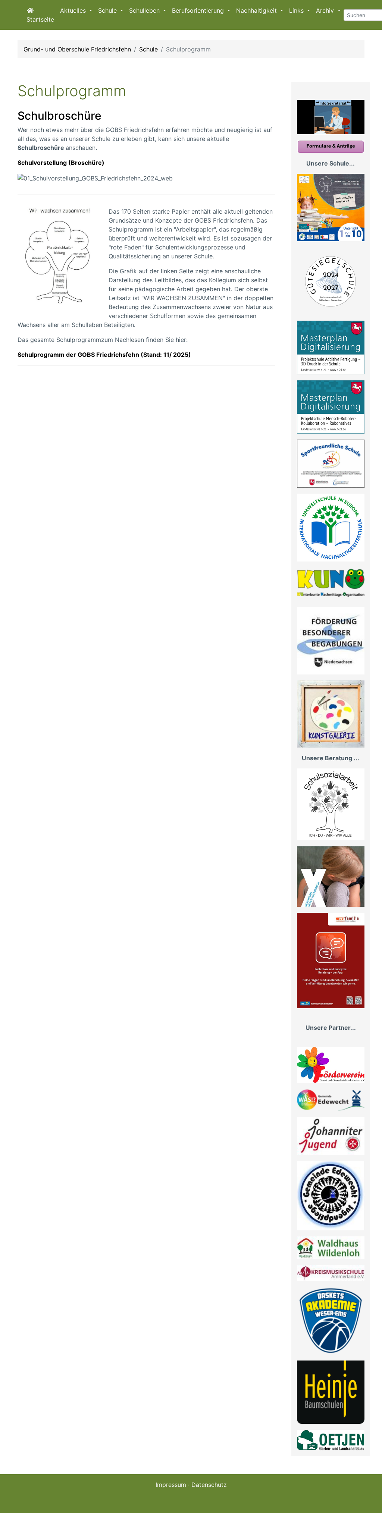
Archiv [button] (326, 10)
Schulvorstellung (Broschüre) (61, 162)
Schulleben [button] (145, 10)
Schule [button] (108, 10)
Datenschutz (209, 1484)
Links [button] (297, 10)
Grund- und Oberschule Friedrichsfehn (77, 49)
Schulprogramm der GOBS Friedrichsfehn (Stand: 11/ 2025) (104, 354)
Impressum (171, 1484)
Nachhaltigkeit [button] (257, 10)
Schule (148, 49)
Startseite (40, 19)
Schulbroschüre (59, 115)
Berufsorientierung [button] (199, 10)
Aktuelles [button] (74, 10)
